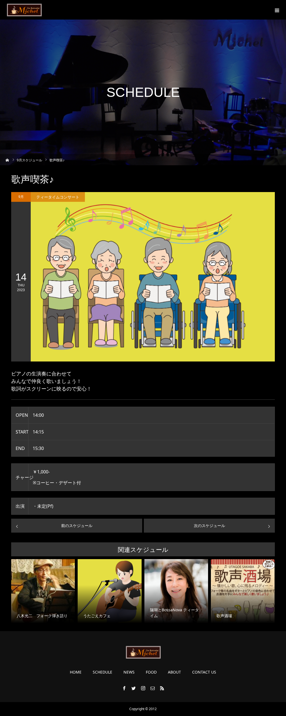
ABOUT (174, 672)
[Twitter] (133, 688)
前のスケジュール (76, 525)
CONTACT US (204, 672)
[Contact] (152, 688)
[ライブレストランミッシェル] (24, 10)
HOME (76, 672)
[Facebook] (124, 688)
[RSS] (162, 688)
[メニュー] (276, 10)
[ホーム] (7, 159)
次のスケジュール (209, 525)
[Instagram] (143, 688)
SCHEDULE (102, 672)
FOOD (151, 672)
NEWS (129, 672)
